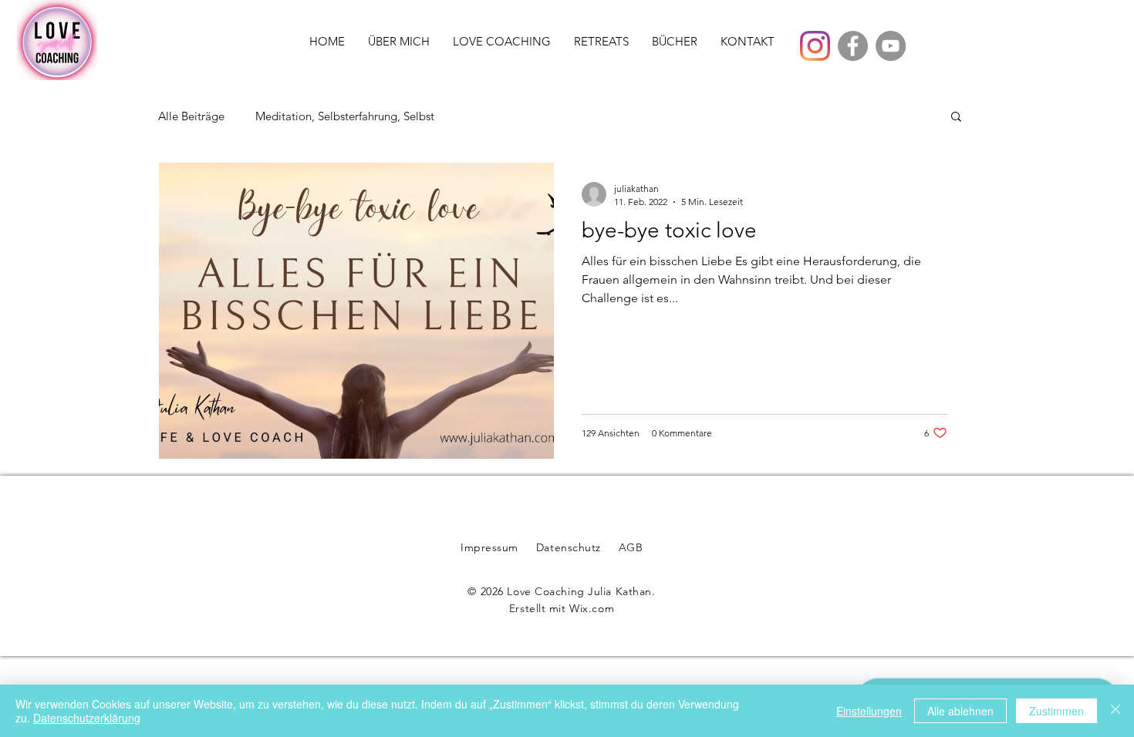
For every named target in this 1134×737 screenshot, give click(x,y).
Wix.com (591, 608)
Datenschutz (568, 547)
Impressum (489, 547)
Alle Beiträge (191, 116)
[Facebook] (853, 46)
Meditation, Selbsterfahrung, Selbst (344, 116)
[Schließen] (1115, 711)
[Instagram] (815, 46)
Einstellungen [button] (869, 710)
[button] (956, 117)
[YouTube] (891, 46)
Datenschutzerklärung (86, 717)
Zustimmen (1056, 710)
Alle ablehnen (960, 710)
